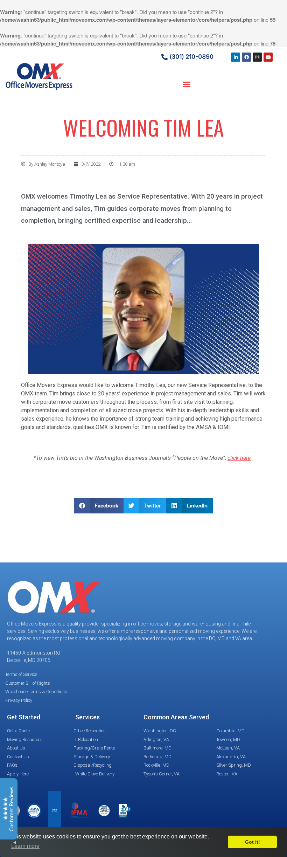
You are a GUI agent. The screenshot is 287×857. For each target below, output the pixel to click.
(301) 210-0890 (191, 56)
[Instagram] (257, 57)
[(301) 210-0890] (164, 57)
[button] (186, 84)
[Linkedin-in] (235, 57)
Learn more (25, 846)
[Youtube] (268, 57)
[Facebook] (246, 57)
